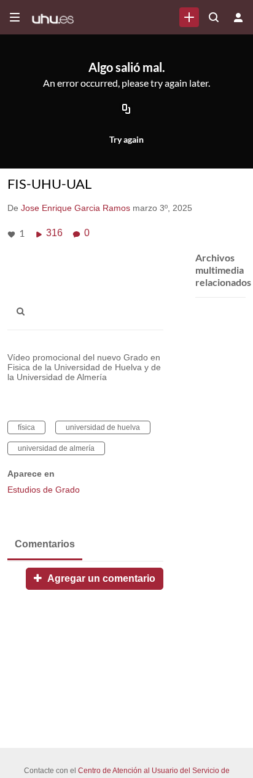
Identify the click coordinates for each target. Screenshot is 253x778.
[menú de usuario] (238, 17)
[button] (24, 312)
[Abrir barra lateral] (15, 17)
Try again (126, 139)
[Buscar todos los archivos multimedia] (214, 17)
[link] (189, 17)
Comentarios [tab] (45, 544)
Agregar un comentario (100, 578)
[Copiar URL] (126, 109)
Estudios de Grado (43, 489)
